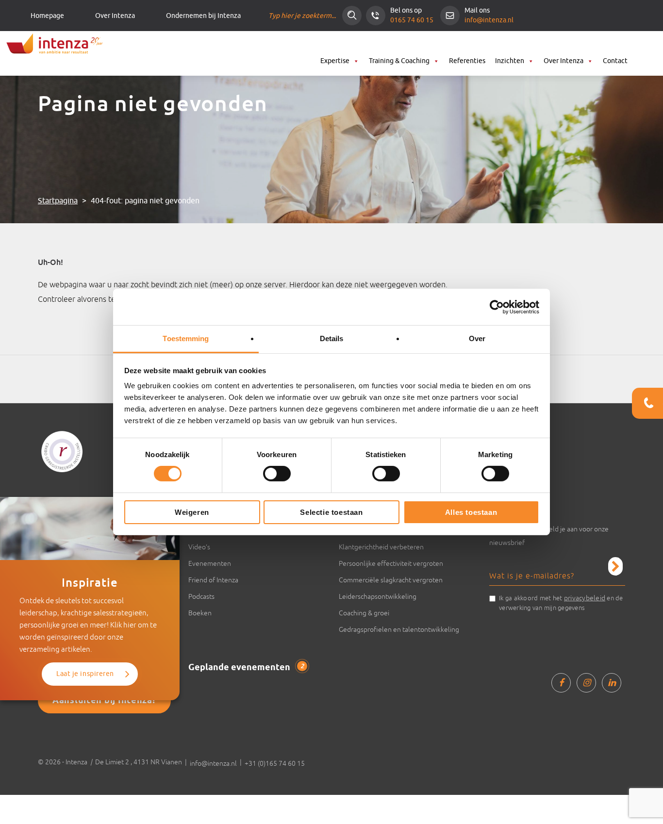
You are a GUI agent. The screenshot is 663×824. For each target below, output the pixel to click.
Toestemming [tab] (186, 338)
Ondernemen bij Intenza (203, 16)
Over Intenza (115, 16)
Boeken (200, 613)
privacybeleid (584, 598)
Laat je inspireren (85, 674)
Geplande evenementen (246, 668)
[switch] (277, 473)
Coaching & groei (364, 613)
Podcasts (201, 596)
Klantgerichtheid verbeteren (381, 547)
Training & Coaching (399, 61)
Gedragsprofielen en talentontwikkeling (399, 629)
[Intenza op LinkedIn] (611, 682)
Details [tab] (332, 338)
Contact (615, 61)
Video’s (199, 547)
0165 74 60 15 (411, 20)
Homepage (47, 16)
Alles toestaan (471, 512)
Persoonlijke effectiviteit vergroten (391, 563)
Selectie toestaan (331, 512)
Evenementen (209, 563)
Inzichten (509, 61)
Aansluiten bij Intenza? (104, 701)
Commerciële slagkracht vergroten (391, 580)
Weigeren (192, 512)
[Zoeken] (352, 15)
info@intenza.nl (489, 20)
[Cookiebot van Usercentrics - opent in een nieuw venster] (496, 306)
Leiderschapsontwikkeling (377, 596)
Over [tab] (477, 338)
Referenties (467, 61)
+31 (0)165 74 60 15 (275, 763)
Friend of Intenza (213, 580)
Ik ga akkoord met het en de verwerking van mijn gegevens (561, 602)
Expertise (334, 61)
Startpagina (58, 201)
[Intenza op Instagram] (586, 682)
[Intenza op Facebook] (561, 682)
